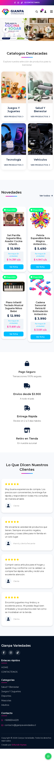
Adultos (5, 705)
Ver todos (45, 195)
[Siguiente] (48, 29)
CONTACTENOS (9, 672)
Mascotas (6, 700)
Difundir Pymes (19, 745)
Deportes (6, 696)
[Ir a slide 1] (23, 37)
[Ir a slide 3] (31, 37)
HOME (4, 667)
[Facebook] (3, 652)
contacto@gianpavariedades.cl (20, 725)
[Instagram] (10, 652)
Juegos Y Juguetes (11, 691)
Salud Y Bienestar (10, 687)
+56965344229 (11, 720)
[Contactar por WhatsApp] (48, 756)
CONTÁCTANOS (33, 2)
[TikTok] (17, 652)
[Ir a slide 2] (27, 37)
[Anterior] (6, 29)
